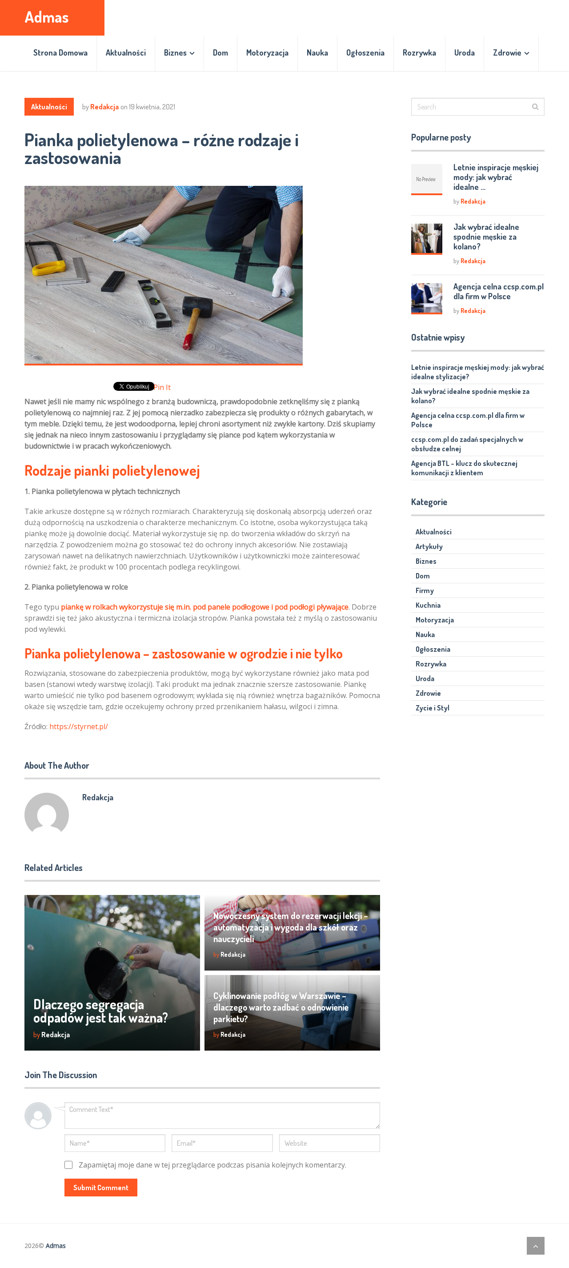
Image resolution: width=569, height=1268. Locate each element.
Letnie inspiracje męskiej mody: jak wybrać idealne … (495, 177)
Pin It (162, 387)
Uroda (464, 52)
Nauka (317, 52)
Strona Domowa (60, 52)
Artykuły (429, 546)
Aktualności (126, 52)
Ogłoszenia (365, 52)
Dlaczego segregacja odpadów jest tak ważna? (100, 1010)
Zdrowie (507, 52)
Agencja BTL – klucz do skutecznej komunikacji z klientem (464, 468)
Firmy (425, 590)
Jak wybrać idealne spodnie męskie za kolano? (486, 236)
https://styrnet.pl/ (78, 726)
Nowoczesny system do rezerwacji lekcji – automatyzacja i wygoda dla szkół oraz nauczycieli (290, 927)
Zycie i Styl (432, 707)
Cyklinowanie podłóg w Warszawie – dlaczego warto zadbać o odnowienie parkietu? (281, 1007)
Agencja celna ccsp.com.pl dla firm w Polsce (498, 291)
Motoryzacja (267, 52)
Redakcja (104, 106)
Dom (220, 52)
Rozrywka (419, 52)
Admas (46, 16)
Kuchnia (428, 605)
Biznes (175, 52)
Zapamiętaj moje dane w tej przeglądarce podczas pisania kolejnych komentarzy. (212, 1165)
